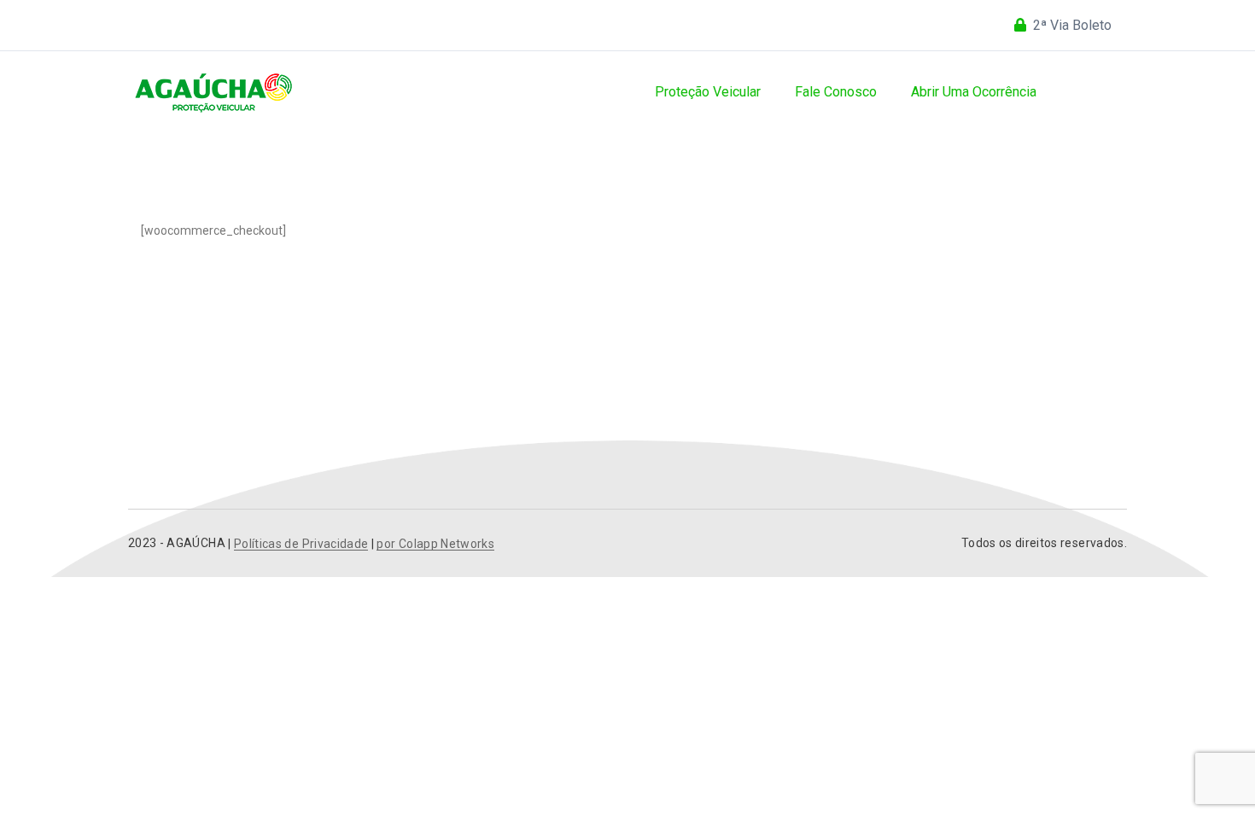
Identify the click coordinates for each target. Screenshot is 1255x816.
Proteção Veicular (708, 92)
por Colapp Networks (435, 544)
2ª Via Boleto (1072, 25)
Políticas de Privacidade (301, 544)
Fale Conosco (836, 92)
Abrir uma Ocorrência (973, 92)
